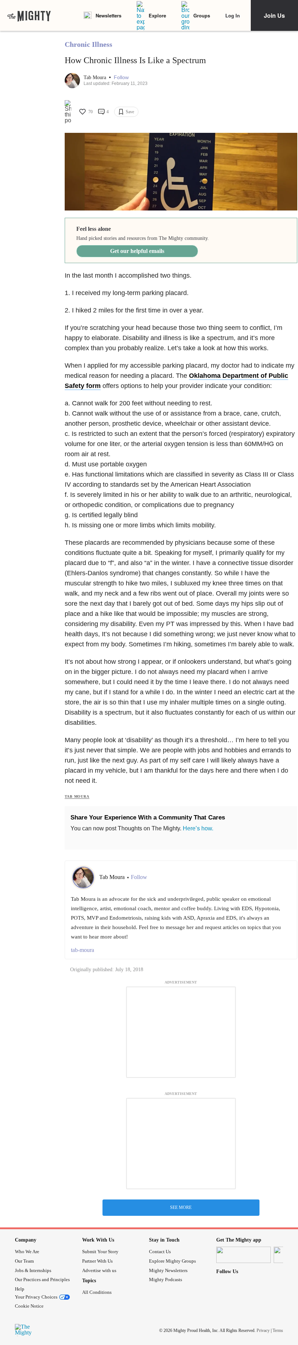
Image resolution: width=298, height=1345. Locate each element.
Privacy (263, 1330)
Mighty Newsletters (168, 1270)
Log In (232, 15)
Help (19, 1289)
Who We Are (27, 1251)
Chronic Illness (88, 44)
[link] (29, 15)
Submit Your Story (100, 1251)
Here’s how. (198, 828)
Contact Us (160, 1251)
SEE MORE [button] (181, 1207)
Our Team (24, 1261)
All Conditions (97, 1292)
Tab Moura (96, 77)
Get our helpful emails (137, 251)
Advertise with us (99, 1270)
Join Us (274, 15)
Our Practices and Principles (42, 1279)
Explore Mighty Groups (172, 1261)
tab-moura (82, 950)
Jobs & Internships (33, 1270)
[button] (121, 77)
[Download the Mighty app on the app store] (243, 1255)
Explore (157, 15)
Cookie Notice (29, 1306)
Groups (201, 15)
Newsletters (108, 15)
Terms (278, 1330)
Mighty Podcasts (165, 1279)
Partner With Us (97, 1261)
